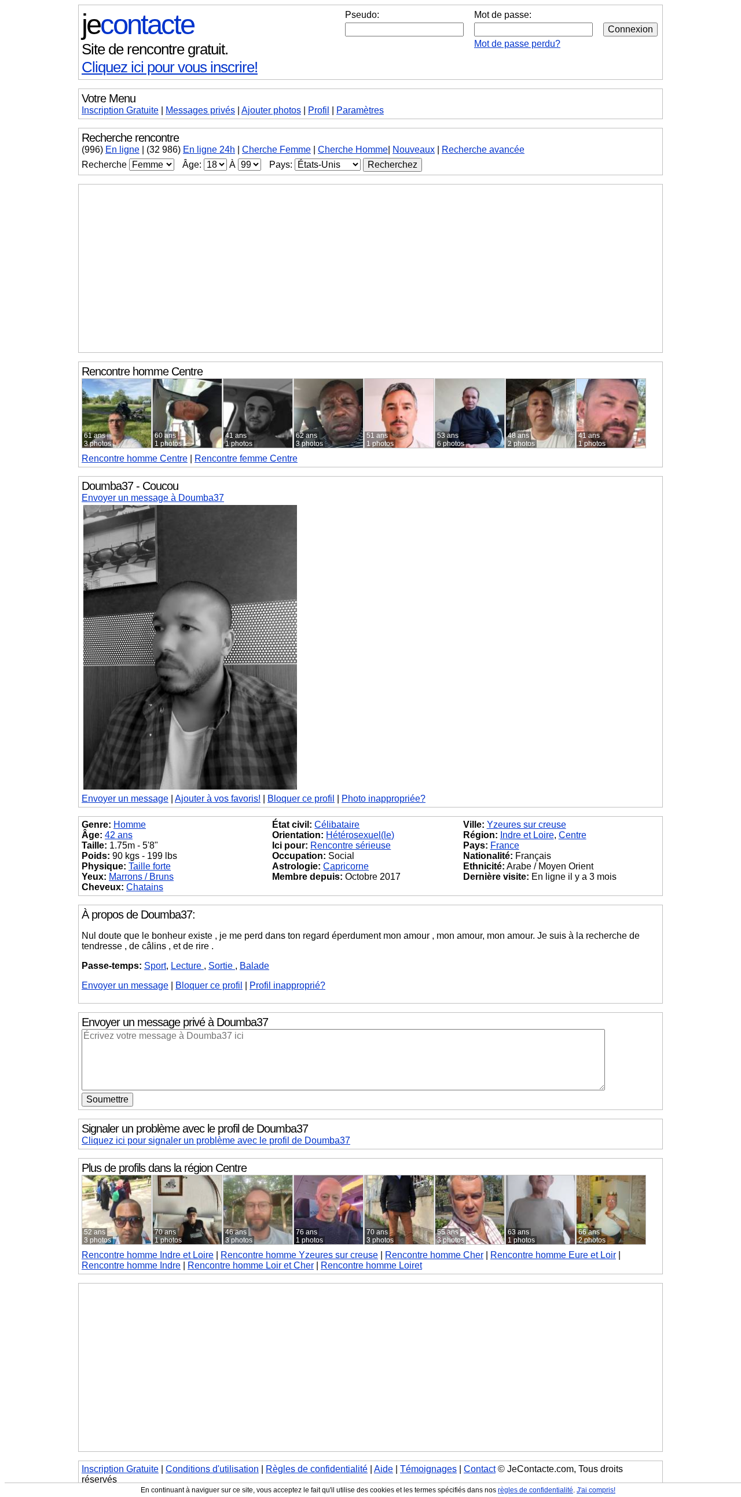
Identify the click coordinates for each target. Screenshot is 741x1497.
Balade (254, 966)
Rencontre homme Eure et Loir (553, 1255)
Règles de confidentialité (317, 1469)
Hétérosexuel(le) (360, 835)
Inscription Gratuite (120, 110)
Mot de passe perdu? (517, 44)
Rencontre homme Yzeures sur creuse (299, 1255)
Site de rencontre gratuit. (155, 49)
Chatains (144, 887)
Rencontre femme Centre (246, 458)
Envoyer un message (125, 798)
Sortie (221, 966)
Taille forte (150, 866)
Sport (155, 966)
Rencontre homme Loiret (371, 1265)
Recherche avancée (483, 149)
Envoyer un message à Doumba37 (153, 498)
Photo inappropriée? (383, 798)
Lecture (187, 966)
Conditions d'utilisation (212, 1469)
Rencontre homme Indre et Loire (148, 1255)
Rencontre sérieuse (350, 845)
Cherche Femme (276, 149)
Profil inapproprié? (287, 985)
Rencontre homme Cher (434, 1255)
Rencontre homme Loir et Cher (251, 1265)
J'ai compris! (596, 1490)
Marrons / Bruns (141, 877)
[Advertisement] (370, 268)
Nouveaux (413, 149)
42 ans (119, 835)
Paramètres (360, 110)
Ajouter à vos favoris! (218, 798)
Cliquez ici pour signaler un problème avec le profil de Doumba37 (216, 1140)
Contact (480, 1469)
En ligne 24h (209, 149)
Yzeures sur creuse (526, 824)
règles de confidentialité (535, 1490)
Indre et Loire (527, 835)
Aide (383, 1469)
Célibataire (337, 824)
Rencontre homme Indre (131, 1265)
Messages (200, 110)
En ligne (122, 149)
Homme (129, 824)
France (504, 845)
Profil (318, 110)
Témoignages (428, 1469)
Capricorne (346, 866)
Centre (135, 458)
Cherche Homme (353, 149)
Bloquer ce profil (301, 798)
